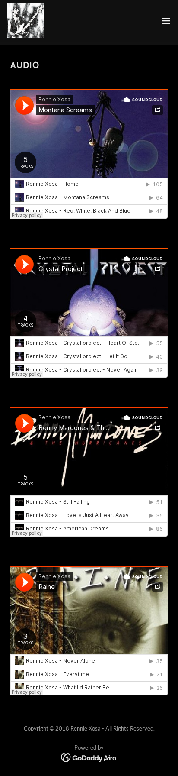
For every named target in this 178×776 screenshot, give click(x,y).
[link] (25, 20)
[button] (166, 20)
